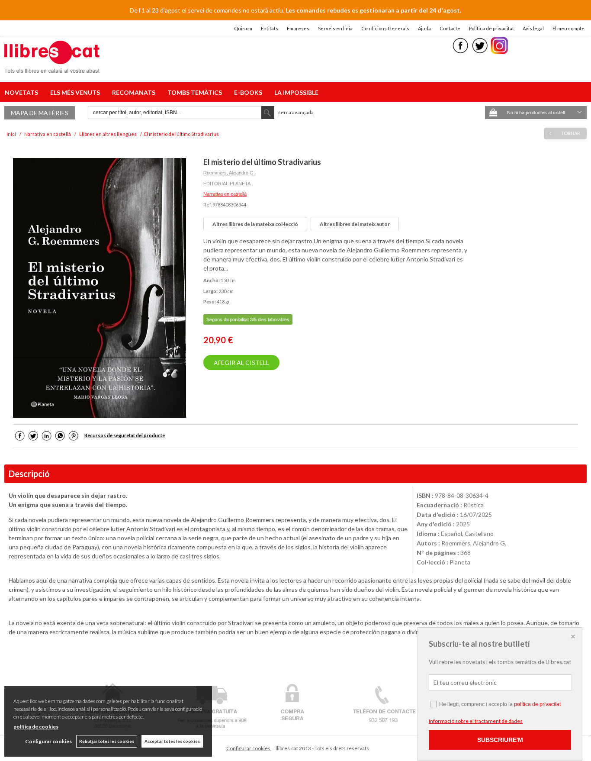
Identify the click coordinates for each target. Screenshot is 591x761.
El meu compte (568, 28)
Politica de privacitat (491, 28)
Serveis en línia (335, 28)
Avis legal (533, 28)
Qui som (243, 28)
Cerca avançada (296, 112)
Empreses (298, 28)
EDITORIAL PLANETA (227, 183)
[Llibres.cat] (52, 67)
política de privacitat (537, 704)
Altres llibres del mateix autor (355, 224)
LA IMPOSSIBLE (296, 92)
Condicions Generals (385, 28)
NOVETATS (23, 92)
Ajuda (424, 28)
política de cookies (35, 726)
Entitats (269, 28)
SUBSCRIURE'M (500, 739)
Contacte (450, 28)
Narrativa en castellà (225, 194)
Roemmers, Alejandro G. (229, 172)
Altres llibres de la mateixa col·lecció (255, 224)
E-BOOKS (249, 92)
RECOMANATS (135, 92)
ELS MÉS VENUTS (76, 92)
